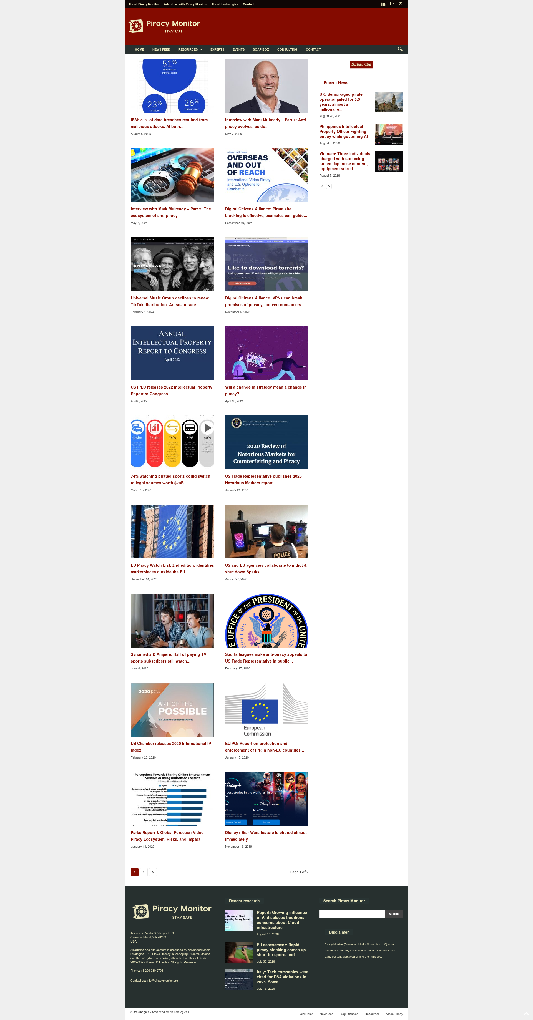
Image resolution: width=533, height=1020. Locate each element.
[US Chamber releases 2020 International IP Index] (172, 710)
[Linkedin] (383, 4)
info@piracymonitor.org (162, 980)
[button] (400, 49)
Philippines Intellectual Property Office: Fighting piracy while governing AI (344, 131)
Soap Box (261, 49)
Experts (217, 49)
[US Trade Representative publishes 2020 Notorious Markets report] (266, 442)
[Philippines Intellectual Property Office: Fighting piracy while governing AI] (389, 134)
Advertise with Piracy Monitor (185, 4)
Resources (188, 49)
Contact (249, 4)
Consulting (287, 49)
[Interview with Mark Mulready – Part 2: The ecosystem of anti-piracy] (172, 175)
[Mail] (392, 4)
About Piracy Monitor (143, 4)
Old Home (306, 1013)
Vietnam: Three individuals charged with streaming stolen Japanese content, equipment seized (345, 161)
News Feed (161, 49)
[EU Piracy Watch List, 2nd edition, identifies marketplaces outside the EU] (172, 531)
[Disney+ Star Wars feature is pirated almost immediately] (266, 799)
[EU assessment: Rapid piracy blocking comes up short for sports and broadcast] (239, 952)
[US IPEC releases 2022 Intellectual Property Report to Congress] (172, 353)
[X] (401, 4)
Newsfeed (326, 1013)
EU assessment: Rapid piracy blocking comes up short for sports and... (281, 949)
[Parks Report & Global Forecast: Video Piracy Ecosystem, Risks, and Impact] (172, 799)
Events (239, 49)
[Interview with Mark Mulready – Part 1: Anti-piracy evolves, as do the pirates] (266, 86)
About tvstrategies (224, 4)
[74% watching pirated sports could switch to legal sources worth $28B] (172, 442)
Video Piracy (394, 1013)
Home (139, 49)
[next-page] (329, 186)
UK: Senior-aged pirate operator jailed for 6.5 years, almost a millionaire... (341, 101)
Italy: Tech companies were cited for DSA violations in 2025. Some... (282, 976)
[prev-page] (322, 186)
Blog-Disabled (349, 1013)
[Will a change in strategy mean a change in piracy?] (266, 353)
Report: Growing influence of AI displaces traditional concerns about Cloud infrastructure (282, 920)
